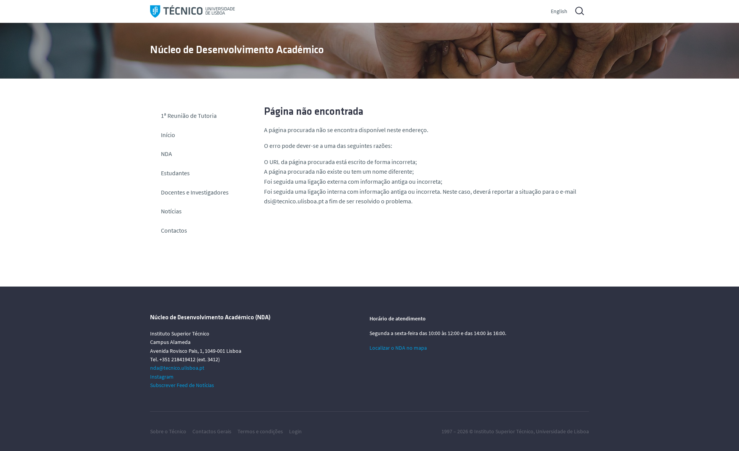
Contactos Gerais (211, 431)
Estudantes (175, 173)
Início (168, 135)
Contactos (174, 230)
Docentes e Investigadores (195, 192)
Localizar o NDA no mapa (398, 347)
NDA (166, 154)
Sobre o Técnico (168, 431)
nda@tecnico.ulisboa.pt (177, 367)
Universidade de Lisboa (562, 431)
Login (295, 431)
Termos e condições (260, 431)
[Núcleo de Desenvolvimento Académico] (192, 11)
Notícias (171, 211)
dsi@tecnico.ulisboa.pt (294, 201)
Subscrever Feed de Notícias (182, 385)
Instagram (162, 376)
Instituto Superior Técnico (503, 431)
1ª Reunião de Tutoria (189, 115)
